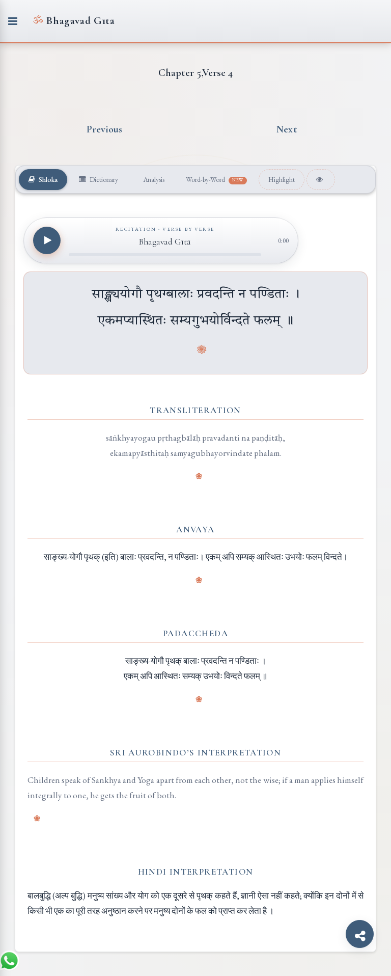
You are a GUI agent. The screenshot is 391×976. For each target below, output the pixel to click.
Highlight (281, 179)
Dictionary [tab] (103, 179)
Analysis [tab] (153, 179)
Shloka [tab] (47, 179)
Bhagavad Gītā (74, 20)
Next (286, 129)
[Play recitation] (47, 240)
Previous (104, 129)
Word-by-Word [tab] (214, 179)
